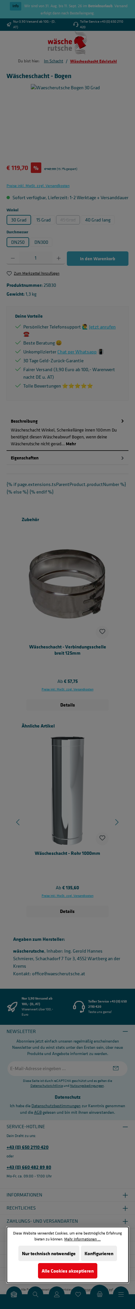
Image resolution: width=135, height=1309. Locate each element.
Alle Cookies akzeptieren (67, 1270)
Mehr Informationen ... (82, 1239)
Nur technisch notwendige (48, 1253)
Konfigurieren (98, 1253)
